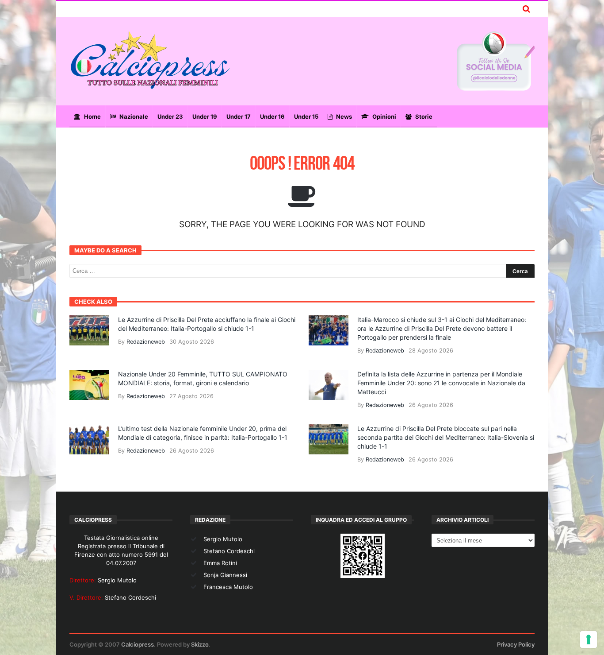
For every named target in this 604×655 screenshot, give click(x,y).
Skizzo (200, 644)
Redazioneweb (145, 341)
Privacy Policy (516, 644)
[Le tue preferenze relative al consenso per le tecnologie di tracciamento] (588, 639)
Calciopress (137, 644)
